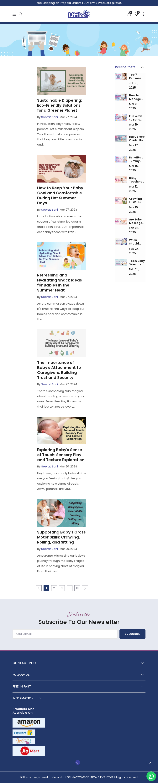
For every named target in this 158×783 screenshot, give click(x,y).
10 (77, 588)
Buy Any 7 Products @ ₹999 (103, 3)
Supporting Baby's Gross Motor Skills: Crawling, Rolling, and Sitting (61, 537)
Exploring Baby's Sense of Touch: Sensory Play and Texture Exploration (60, 454)
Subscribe (132, 634)
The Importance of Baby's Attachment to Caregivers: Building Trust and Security (59, 370)
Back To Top (152, 764)
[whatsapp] (151, 776)
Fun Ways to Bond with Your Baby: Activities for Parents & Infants (137, 117)
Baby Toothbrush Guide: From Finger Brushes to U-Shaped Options (136, 179)
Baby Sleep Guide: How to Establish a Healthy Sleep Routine (137, 138)
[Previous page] (39, 588)
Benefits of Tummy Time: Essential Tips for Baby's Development (137, 159)
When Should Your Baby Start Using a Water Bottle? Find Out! (137, 241)
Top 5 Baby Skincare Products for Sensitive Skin (137, 262)
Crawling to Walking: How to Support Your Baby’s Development (137, 200)
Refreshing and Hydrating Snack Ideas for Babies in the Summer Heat (59, 283)
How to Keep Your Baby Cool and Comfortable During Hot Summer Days (60, 195)
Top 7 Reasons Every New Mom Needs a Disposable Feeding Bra (137, 76)
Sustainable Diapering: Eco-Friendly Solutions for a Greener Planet (59, 105)
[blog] (121, 76)
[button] (14, 14)
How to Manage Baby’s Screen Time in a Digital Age (137, 97)
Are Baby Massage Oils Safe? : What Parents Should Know (137, 221)
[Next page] (85, 588)
